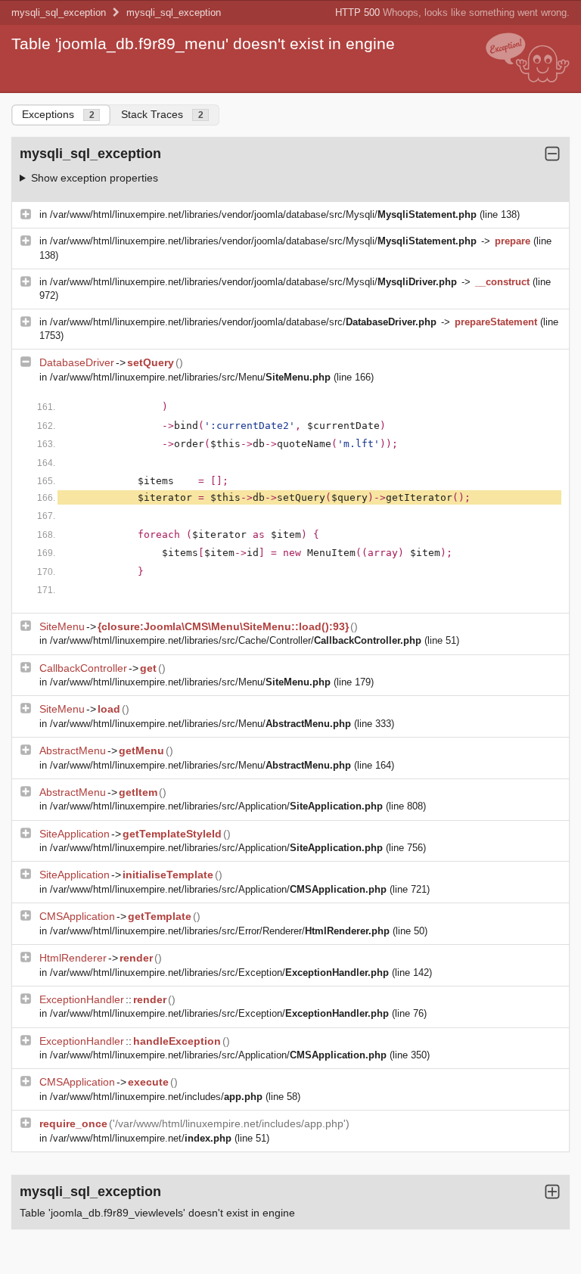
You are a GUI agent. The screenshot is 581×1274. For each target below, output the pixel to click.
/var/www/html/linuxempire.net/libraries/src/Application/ (216, 806)
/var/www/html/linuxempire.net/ (140, 1138)
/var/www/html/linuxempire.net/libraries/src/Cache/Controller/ (235, 640)
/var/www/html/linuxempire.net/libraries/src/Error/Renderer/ (220, 931)
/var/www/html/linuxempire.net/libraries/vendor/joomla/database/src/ (243, 322)
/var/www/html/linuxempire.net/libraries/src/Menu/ (190, 377)
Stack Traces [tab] (162, 114)
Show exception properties (94, 178)
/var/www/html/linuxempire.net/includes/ (156, 1096)
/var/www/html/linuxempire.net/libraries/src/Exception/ (219, 972)
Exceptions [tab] (58, 114)
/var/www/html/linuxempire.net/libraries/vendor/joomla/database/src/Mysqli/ (263, 214)
